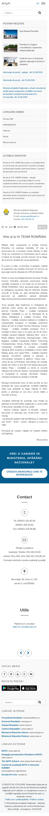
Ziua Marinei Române (29, 31)
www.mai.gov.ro (36, 732)
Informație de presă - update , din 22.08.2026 (22, 72)
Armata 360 (8, 119)
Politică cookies (37, 799)
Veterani (6, 131)
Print (44, 227)
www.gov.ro (26, 721)
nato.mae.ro (7, 757)
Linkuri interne (13, 711)
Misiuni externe (9, 142)
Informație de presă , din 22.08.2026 (19, 80)
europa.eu (22, 774)
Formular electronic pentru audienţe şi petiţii (24, 560)
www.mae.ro (35, 736)
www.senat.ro (25, 725)
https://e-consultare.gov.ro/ (24, 627)
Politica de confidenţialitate (16, 799)
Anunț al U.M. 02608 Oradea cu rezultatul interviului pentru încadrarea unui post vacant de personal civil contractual (24, 195)
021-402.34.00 (34, 552)
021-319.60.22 (27, 219)
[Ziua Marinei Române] (10, 34)
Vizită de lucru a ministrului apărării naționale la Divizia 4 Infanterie (32, 61)
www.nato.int (14, 751)
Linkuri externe (14, 744)
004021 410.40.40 (26, 521)
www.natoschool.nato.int (30, 761)
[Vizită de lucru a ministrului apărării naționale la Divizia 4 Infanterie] (10, 61)
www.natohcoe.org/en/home (14, 771)
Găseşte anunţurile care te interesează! (24, 473)
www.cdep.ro (27, 729)
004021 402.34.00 (24, 525)
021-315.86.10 (38, 556)
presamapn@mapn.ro (29, 216)
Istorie (5, 136)
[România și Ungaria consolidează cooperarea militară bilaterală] (10, 47)
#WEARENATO (9, 125)
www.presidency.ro (31, 718)
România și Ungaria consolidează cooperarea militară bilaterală (30, 47)
